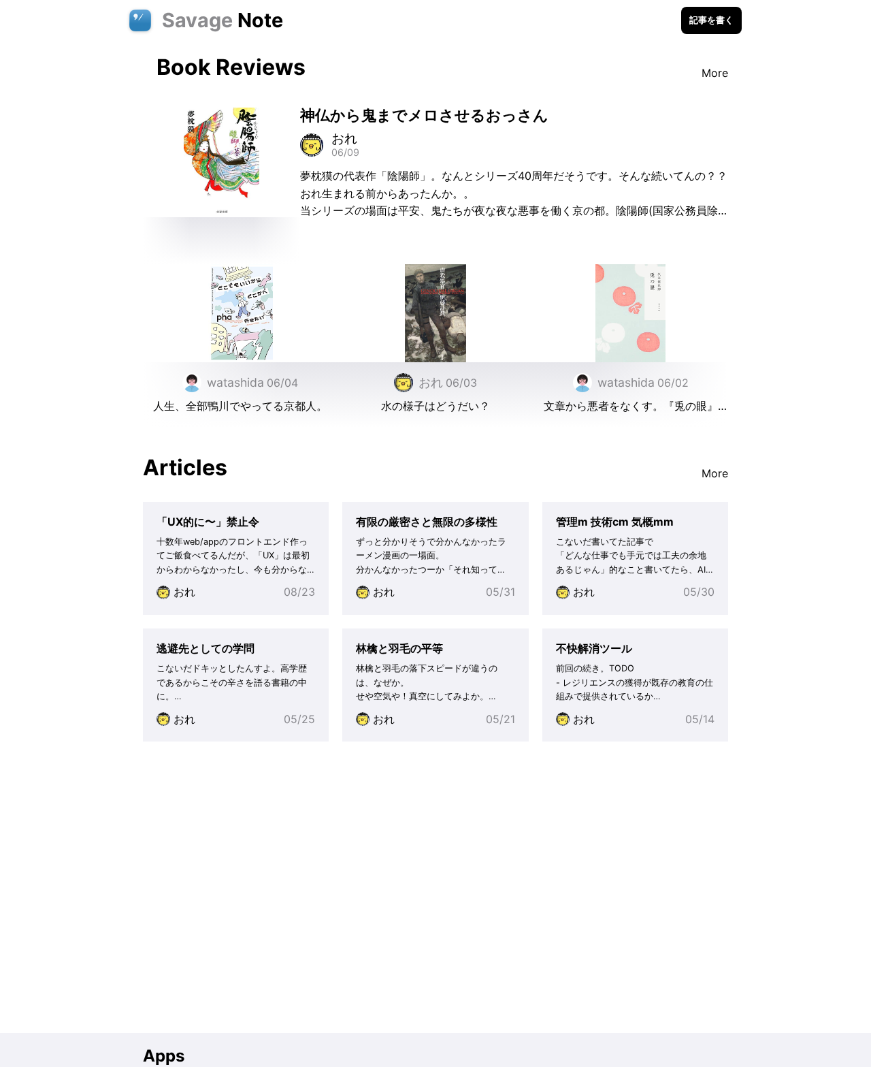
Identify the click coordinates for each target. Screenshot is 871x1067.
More (715, 73)
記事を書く (711, 20)
